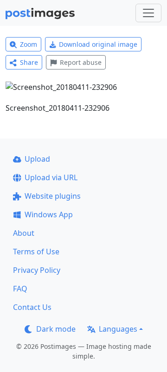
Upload (37, 159)
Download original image (98, 44)
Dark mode (56, 329)
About (23, 233)
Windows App (49, 214)
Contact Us (32, 307)
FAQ (20, 289)
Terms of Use (36, 251)
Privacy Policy (36, 270)
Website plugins (53, 196)
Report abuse (81, 62)
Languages (118, 329)
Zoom (28, 44)
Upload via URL (51, 177)
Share (29, 62)
